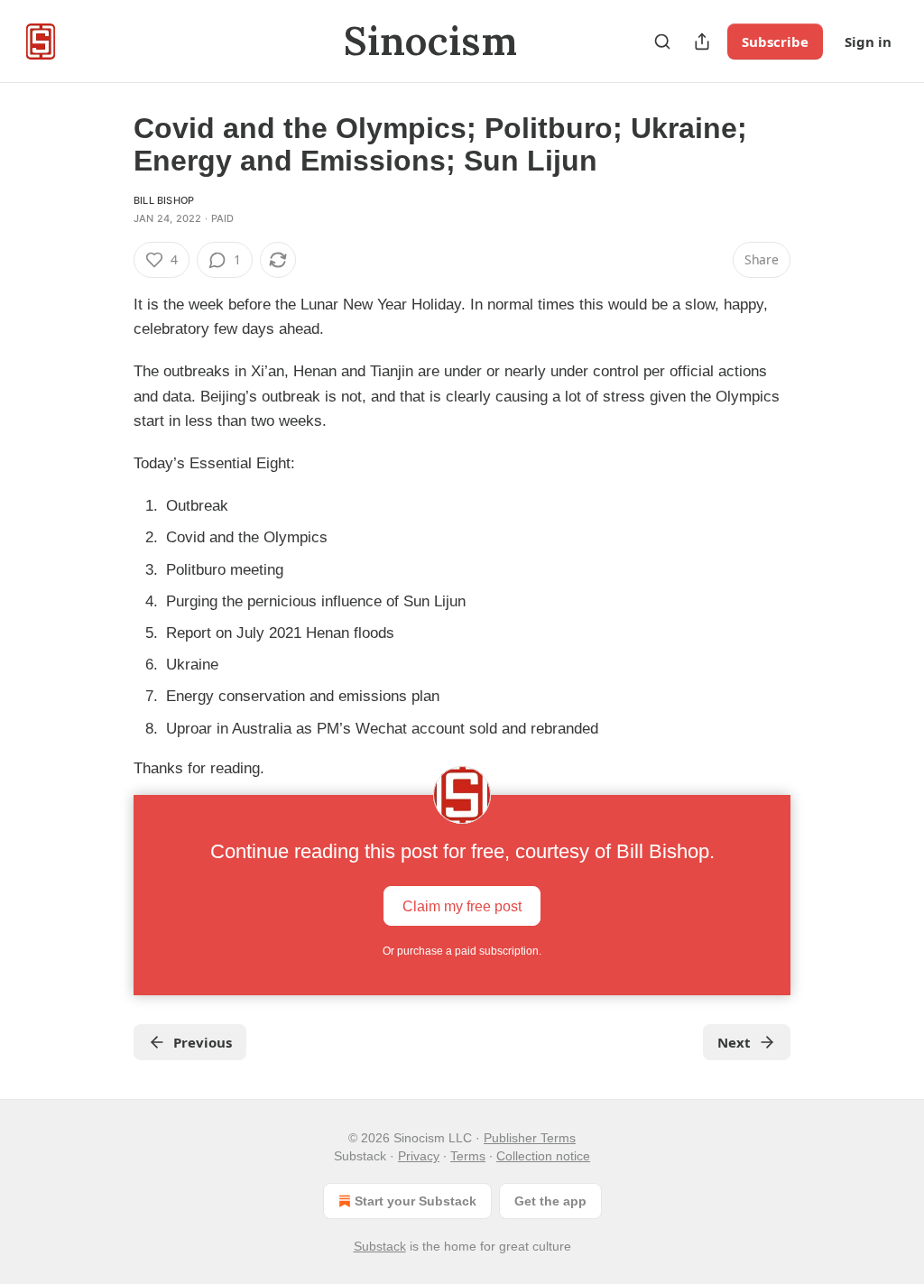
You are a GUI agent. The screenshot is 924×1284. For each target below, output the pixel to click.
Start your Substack (415, 1201)
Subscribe (775, 41)
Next (734, 1042)
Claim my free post (462, 906)
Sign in (868, 41)
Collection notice (543, 1156)
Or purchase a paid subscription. (462, 951)
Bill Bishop (164, 200)
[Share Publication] (702, 41)
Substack (380, 1246)
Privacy (418, 1156)
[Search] (662, 41)
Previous (202, 1042)
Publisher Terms (530, 1138)
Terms (467, 1156)
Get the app (550, 1201)
